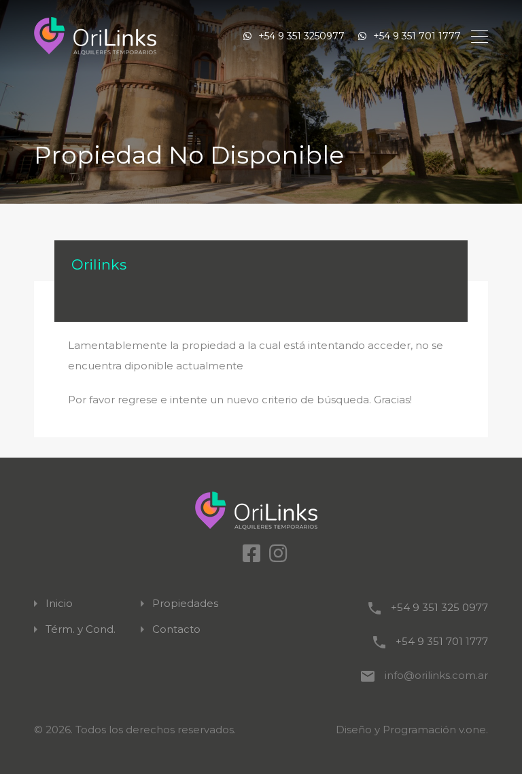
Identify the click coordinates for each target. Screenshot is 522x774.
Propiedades (185, 603)
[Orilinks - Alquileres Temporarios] (95, 36)
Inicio (59, 603)
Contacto (176, 629)
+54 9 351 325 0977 (439, 607)
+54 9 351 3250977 (301, 36)
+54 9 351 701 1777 (417, 36)
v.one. (473, 729)
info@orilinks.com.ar (436, 675)
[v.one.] (261, 511)
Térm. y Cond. (81, 629)
